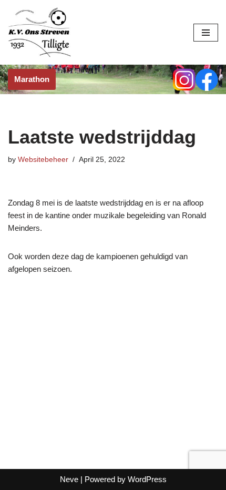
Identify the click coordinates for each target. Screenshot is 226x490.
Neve (69, 479)
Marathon (31, 79)
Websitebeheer (43, 160)
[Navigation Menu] (205, 33)
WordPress (147, 479)
